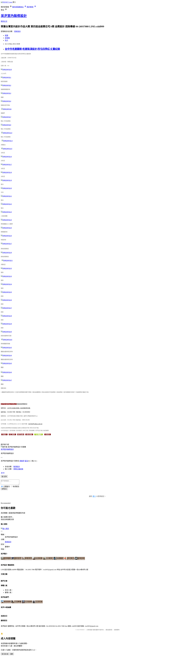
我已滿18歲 (5, 654)
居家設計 (17, 31)
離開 (11, 654)
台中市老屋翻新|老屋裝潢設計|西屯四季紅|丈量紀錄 (32, 49)
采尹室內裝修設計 (14, 16)
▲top (2, 472)
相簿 (6, 35)
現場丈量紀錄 (18, 469)
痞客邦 (22, 461)
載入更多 (4, 476)
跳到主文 (4, 21)
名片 (6, 40)
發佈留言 (4, 489)
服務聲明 (116, 630)
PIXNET (82, 630)
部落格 (7, 38)
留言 (26, 461)
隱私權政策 (109, 630)
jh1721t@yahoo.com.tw (35, 424)
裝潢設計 (16, 466)
